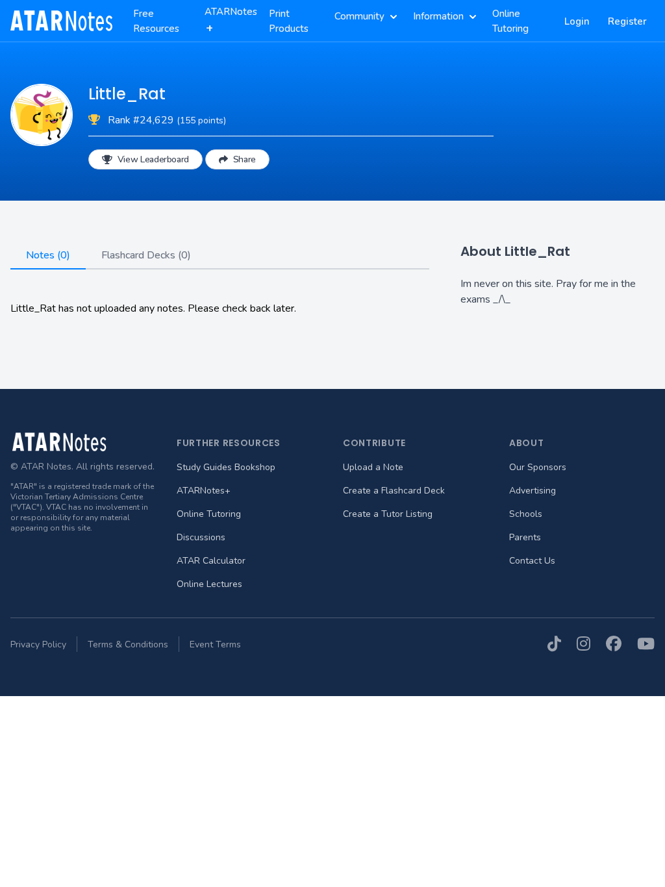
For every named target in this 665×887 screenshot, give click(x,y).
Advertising (532, 490)
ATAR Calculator (211, 561)
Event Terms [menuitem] (215, 644)
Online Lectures (209, 584)
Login (577, 21)
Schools (525, 514)
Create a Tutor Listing (388, 514)
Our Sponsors (537, 467)
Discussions (201, 537)
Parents (525, 537)
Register (627, 21)
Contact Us (532, 561)
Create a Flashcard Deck (394, 490)
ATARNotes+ (204, 490)
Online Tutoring (209, 514)
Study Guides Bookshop (226, 467)
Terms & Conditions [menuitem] (128, 644)
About (526, 442)
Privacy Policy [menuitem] (38, 644)
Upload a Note (373, 467)
